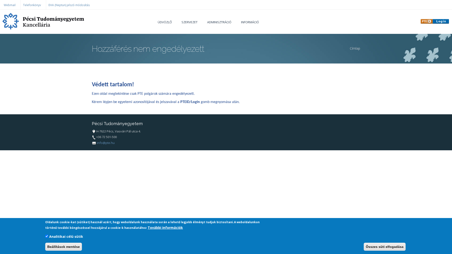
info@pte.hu (106, 143)
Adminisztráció (219, 22)
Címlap (355, 48)
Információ (250, 22)
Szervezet (190, 22)
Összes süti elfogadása (385, 247)
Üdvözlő (165, 22)
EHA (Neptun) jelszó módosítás (69, 5)
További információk (165, 227)
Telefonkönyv (32, 5)
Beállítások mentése (63, 247)
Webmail (10, 5)
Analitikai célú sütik (66, 236)
